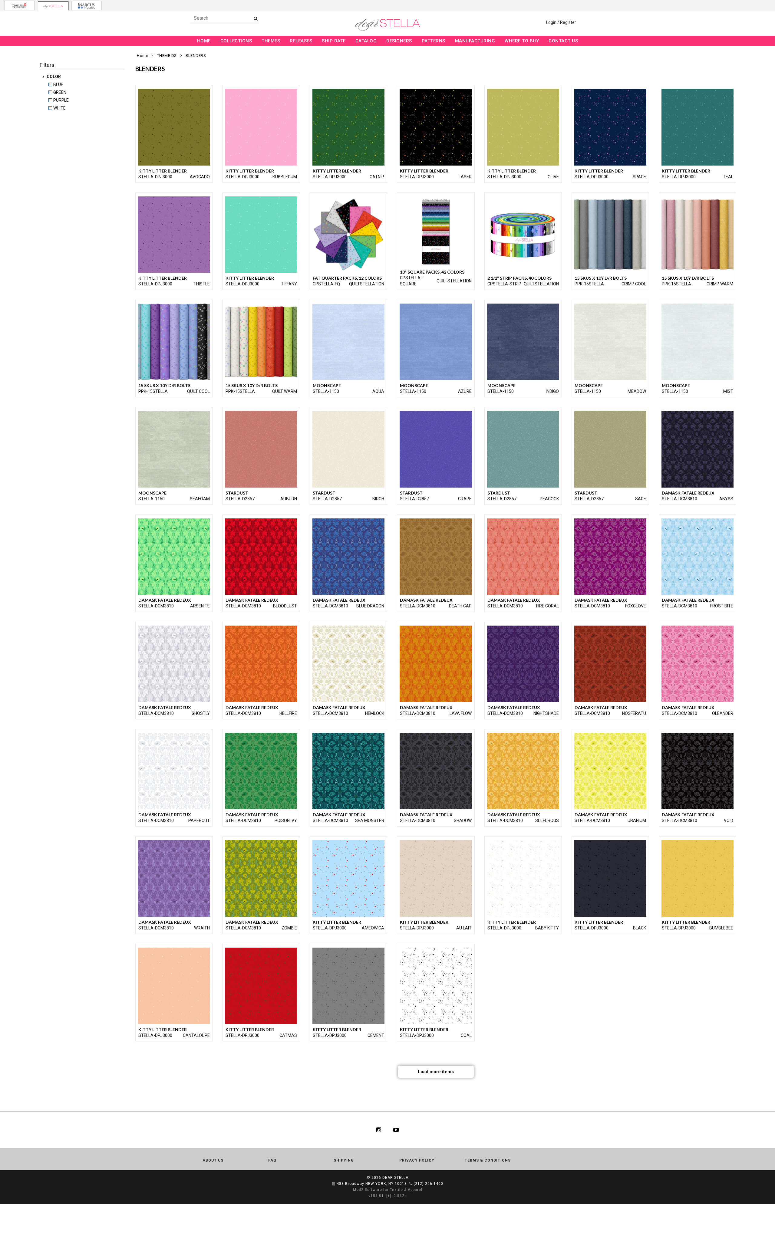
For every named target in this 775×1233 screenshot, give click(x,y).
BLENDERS (196, 55)
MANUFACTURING (475, 41)
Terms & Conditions (488, 1160)
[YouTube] (396, 1129)
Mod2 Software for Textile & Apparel (387, 1190)
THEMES (271, 41)
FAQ (272, 1160)
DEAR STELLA (395, 1177)
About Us (213, 1160)
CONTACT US (563, 41)
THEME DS (167, 55)
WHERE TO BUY (522, 41)
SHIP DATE (334, 41)
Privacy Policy (416, 1160)
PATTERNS (433, 41)
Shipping (344, 1160)
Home (142, 55)
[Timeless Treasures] (19, 5)
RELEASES (301, 41)
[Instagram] (378, 1129)
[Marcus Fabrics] (86, 5)
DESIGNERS (399, 41)
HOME (204, 41)
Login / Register (561, 22)
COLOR (54, 76)
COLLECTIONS (236, 41)
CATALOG (366, 41)
